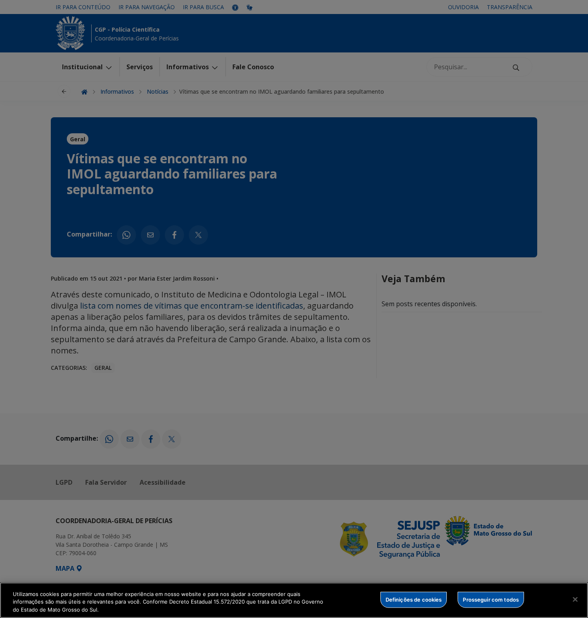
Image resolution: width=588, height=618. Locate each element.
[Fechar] (575, 599)
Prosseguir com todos (491, 599)
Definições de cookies (414, 599)
